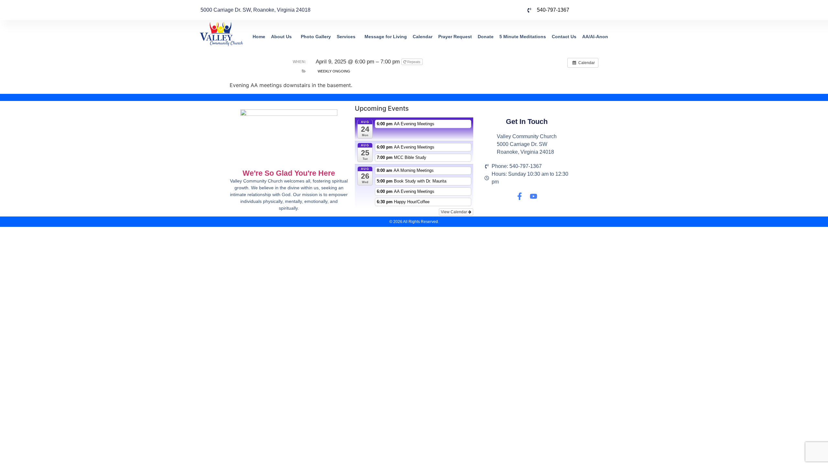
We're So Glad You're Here (289, 173)
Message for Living (386, 36)
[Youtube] (533, 196)
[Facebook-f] (519, 196)
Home (259, 36)
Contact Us (564, 36)
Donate (486, 36)
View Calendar (454, 212)
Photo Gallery (316, 36)
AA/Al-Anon (595, 36)
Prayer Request (455, 36)
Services (346, 36)
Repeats (413, 62)
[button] (283, 36)
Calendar (422, 36)
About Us (281, 36)
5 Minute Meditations (522, 36)
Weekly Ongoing (334, 71)
